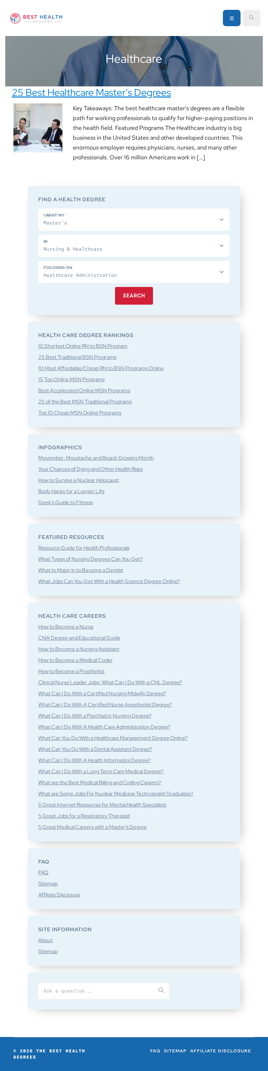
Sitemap (48, 883)
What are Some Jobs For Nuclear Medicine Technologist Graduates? (115, 793)
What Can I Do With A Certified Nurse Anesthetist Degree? (105, 704)
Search (134, 296)
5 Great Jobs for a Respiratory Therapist (84, 815)
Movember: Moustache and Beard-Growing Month (96, 458)
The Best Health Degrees (36, 18)
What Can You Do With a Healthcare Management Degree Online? (113, 738)
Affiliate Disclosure (59, 894)
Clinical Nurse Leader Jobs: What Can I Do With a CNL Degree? (110, 682)
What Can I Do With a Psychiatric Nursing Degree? (94, 715)
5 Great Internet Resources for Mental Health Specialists (102, 804)
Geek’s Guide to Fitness (65, 502)
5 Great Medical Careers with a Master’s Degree (92, 827)
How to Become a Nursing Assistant (78, 649)
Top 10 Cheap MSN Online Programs (79, 412)
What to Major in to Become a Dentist (80, 570)
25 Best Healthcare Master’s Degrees (91, 92)
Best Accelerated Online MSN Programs (84, 390)
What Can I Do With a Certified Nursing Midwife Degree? (102, 693)
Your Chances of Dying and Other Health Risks (90, 469)
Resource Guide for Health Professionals (83, 547)
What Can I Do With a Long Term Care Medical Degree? (100, 771)
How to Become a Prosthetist (71, 671)
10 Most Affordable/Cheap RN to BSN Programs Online (101, 368)
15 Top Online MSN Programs (71, 379)
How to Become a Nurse (65, 626)
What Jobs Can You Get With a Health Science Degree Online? (109, 581)
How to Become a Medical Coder (75, 660)
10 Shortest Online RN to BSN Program (82, 346)
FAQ (43, 872)
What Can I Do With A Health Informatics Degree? (94, 760)
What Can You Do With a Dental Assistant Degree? (95, 749)
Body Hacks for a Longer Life (71, 491)
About (45, 940)
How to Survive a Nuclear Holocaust (78, 480)
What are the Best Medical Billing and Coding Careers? (99, 782)
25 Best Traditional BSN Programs (77, 357)
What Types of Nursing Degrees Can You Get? (90, 559)
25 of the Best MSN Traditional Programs (85, 401)
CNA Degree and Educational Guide (79, 637)
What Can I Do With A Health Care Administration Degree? (104, 726)
